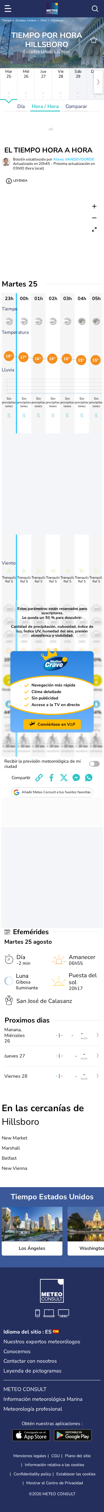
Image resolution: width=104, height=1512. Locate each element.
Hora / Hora (45, 106)
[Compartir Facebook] (51, 777)
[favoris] (93, 40)
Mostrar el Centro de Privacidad (54, 1483)
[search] (95, 8)
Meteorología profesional (32, 1408)
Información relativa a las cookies (54, 1465)
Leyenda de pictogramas (32, 1370)
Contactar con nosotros (30, 1361)
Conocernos (17, 1351)
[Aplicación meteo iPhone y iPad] (31, 1435)
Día (21, 106)
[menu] (9, 8)
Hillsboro (57, 20)
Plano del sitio (78, 1456)
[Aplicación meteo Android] (73, 1435)
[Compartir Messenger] (76, 777)
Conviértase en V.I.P (56, 724)
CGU (55, 1456)
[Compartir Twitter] (64, 777)
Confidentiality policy (32, 1474)
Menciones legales (29, 1456)
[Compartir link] (39, 777)
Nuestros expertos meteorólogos (41, 1341)
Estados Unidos (26, 20)
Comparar (76, 106)
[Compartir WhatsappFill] (88, 777)
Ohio (43, 20)
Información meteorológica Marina (43, 1399)
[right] (98, 82)
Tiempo (7, 20)
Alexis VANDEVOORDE (73, 159)
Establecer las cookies (76, 1474)
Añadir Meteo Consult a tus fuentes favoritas (56, 792)
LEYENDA (20, 180)
